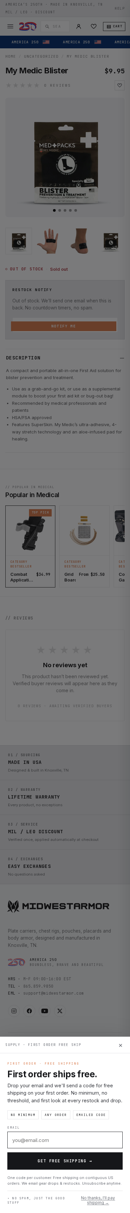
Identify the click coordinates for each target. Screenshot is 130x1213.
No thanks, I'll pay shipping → (98, 1200)
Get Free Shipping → (65, 1161)
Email (13, 1127)
